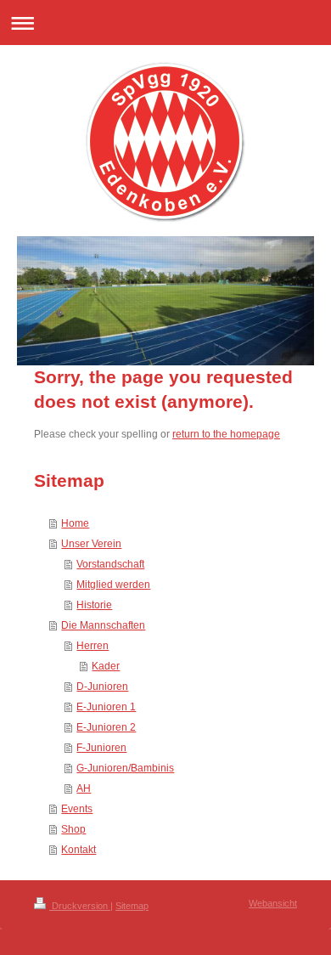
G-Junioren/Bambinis (125, 768)
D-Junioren (102, 686)
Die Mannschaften (103, 625)
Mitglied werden (113, 585)
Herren (92, 646)
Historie (94, 605)
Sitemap (132, 906)
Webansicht (273, 903)
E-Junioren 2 (106, 727)
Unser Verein (91, 544)
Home (75, 523)
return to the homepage (226, 434)
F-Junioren (101, 748)
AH (83, 788)
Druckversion (79, 906)
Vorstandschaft (110, 564)
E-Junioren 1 (106, 707)
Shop (73, 829)
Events (77, 809)
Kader (106, 666)
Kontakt (78, 850)
